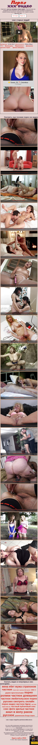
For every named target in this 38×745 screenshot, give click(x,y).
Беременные (19, 46)
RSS (24, 738)
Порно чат (22, 15)
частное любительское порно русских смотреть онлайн (19, 700)
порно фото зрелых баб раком (21, 690)
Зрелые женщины (18, 47)
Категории (15, 15)
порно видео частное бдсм (16, 704)
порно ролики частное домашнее (19, 694)
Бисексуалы (9, 46)
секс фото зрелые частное (18, 709)
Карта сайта (16, 738)
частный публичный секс (23, 706)
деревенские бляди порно (25, 715)
